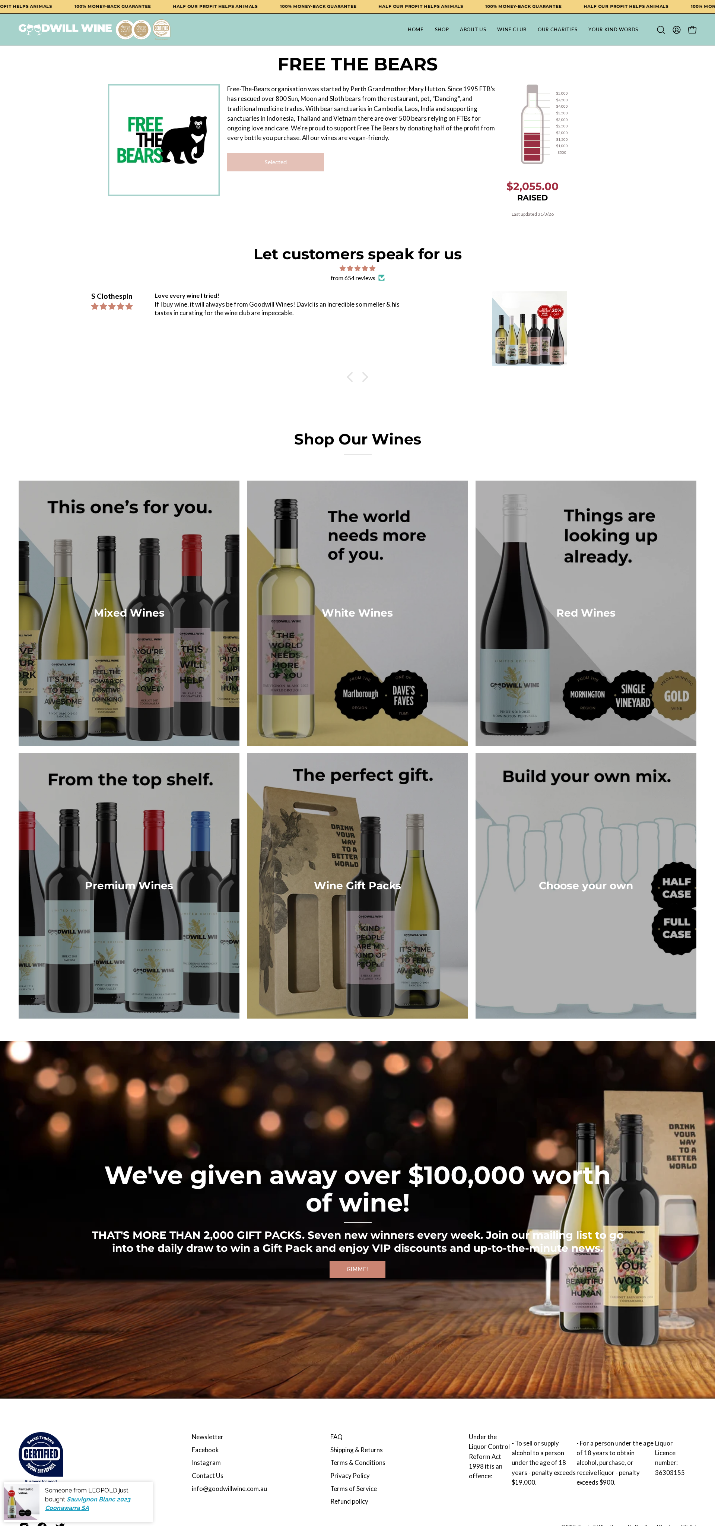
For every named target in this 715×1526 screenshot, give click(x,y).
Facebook (205, 1450)
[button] (661, 30)
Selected (276, 161)
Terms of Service (353, 1488)
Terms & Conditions (357, 1462)
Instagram (206, 1462)
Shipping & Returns (356, 1450)
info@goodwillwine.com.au (229, 1488)
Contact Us (207, 1475)
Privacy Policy (350, 1475)
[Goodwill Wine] (65, 29)
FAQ (336, 1437)
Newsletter (207, 1437)
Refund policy (349, 1501)
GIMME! (357, 1269)
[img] (358, 268)
